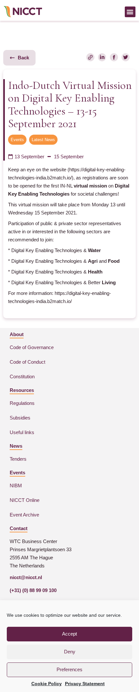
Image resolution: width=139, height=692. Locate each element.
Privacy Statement (85, 683)
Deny (69, 651)
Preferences (69, 669)
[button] (130, 11)
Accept (69, 634)
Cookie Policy (46, 683)
